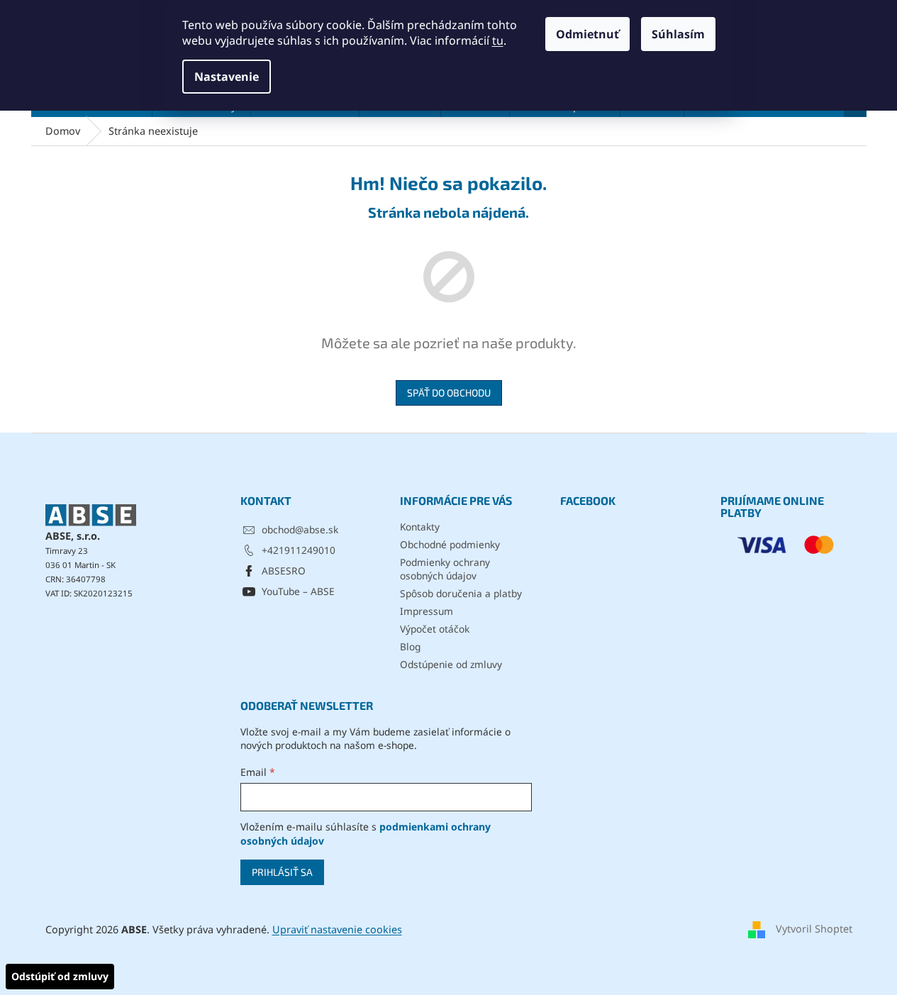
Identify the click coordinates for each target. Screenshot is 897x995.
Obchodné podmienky (450, 544)
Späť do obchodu (449, 393)
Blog (410, 646)
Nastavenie (226, 76)
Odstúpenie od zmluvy (451, 664)
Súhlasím (678, 34)
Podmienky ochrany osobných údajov (445, 568)
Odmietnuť (587, 34)
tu (497, 40)
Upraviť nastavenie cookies (337, 929)
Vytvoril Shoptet (814, 928)
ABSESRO (284, 570)
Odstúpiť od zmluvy (59, 976)
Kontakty (420, 526)
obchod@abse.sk (300, 529)
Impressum (426, 611)
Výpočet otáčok (434, 628)
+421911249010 (298, 550)
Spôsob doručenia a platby (461, 593)
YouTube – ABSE (298, 591)
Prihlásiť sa (282, 872)
